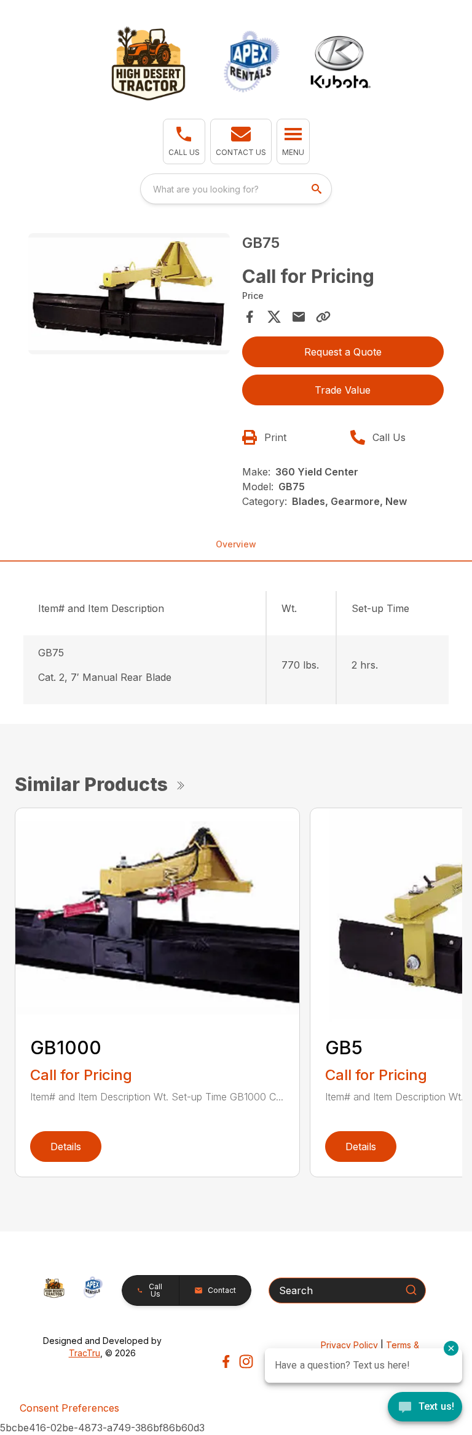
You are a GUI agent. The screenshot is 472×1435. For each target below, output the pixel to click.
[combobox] (236, 189)
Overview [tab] (236, 544)
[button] (184, 141)
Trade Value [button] (343, 390)
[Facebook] (226, 1361)
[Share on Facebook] (249, 316)
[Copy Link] (323, 316)
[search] (317, 189)
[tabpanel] (129, 295)
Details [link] (65, 1146)
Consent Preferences (69, 1408)
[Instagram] (246, 1361)
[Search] (411, 1290)
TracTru (84, 1353)
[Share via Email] (298, 316)
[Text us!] (425, 1408)
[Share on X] (274, 316)
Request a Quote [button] (343, 352)
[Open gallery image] (129, 293)
